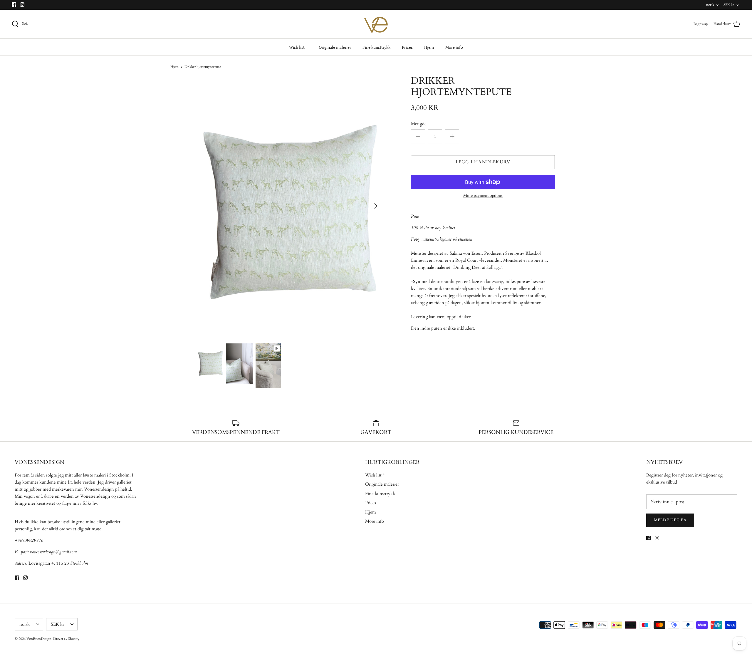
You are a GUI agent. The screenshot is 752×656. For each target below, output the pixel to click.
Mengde (419, 124)
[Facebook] (14, 4)
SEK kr (729, 4)
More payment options (483, 195)
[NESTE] (375, 205)
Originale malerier (335, 47)
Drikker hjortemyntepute (202, 66)
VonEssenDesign (38, 638)
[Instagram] (22, 4)
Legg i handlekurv (483, 162)
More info (454, 47)
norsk (710, 4)
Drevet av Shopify (66, 638)
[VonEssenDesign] (376, 24)
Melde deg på (670, 520)
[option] (289, 206)
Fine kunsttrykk (376, 47)
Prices (407, 47)
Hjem (429, 47)
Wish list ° (298, 47)
